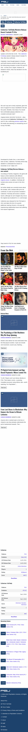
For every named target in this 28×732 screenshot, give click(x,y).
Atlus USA (23, 557)
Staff (3, 723)
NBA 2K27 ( (9, 667)
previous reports (19, 121)
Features (23, 5)
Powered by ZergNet (23, 250)
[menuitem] (2, 5)
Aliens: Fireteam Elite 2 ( (13, 632)
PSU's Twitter (6, 707)
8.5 (25, 575)
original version (5, 180)
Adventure (18, 603)
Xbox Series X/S (11, 634)
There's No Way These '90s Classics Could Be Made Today (7, 288)
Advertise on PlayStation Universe (12, 713)
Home (2, 5)
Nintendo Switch (15, 642)
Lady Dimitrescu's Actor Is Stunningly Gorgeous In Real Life (20, 308)
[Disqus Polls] (14, 450)
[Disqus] (14, 488)
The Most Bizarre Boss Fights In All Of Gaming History (21, 288)
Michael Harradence (7, 34)
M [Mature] (23, 572)
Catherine (9, 22)
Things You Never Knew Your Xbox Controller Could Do (7, 308)
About (4, 720)
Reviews (4, 729)
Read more (3, 348)
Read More (14, 578)
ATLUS (24, 590)
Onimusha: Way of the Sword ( (15, 674)
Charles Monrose (6, 337)
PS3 (25, 554)
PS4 (3, 26)
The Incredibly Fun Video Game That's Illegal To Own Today (6, 268)
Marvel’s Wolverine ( (12, 683)
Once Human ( (10, 624)
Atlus (3, 22)
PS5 (7, 5)
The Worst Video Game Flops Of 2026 (21, 267)
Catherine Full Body (20, 22)
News (18, 5)
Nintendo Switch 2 (18, 667)
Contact (4, 717)
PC (16, 624)
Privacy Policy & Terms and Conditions (13, 710)
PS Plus (12, 5)
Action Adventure (22, 566)
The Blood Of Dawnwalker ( (14, 659)
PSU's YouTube (6, 704)
